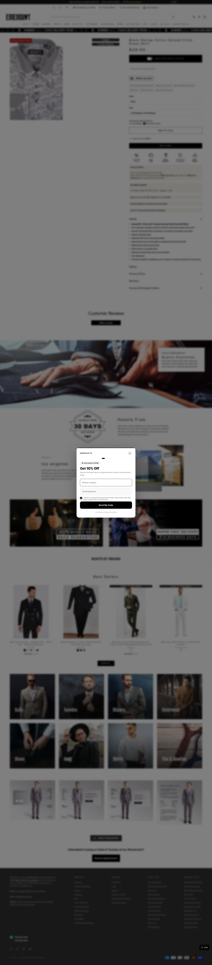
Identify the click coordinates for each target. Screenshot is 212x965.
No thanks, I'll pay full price (106, 512)
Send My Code (106, 505)
